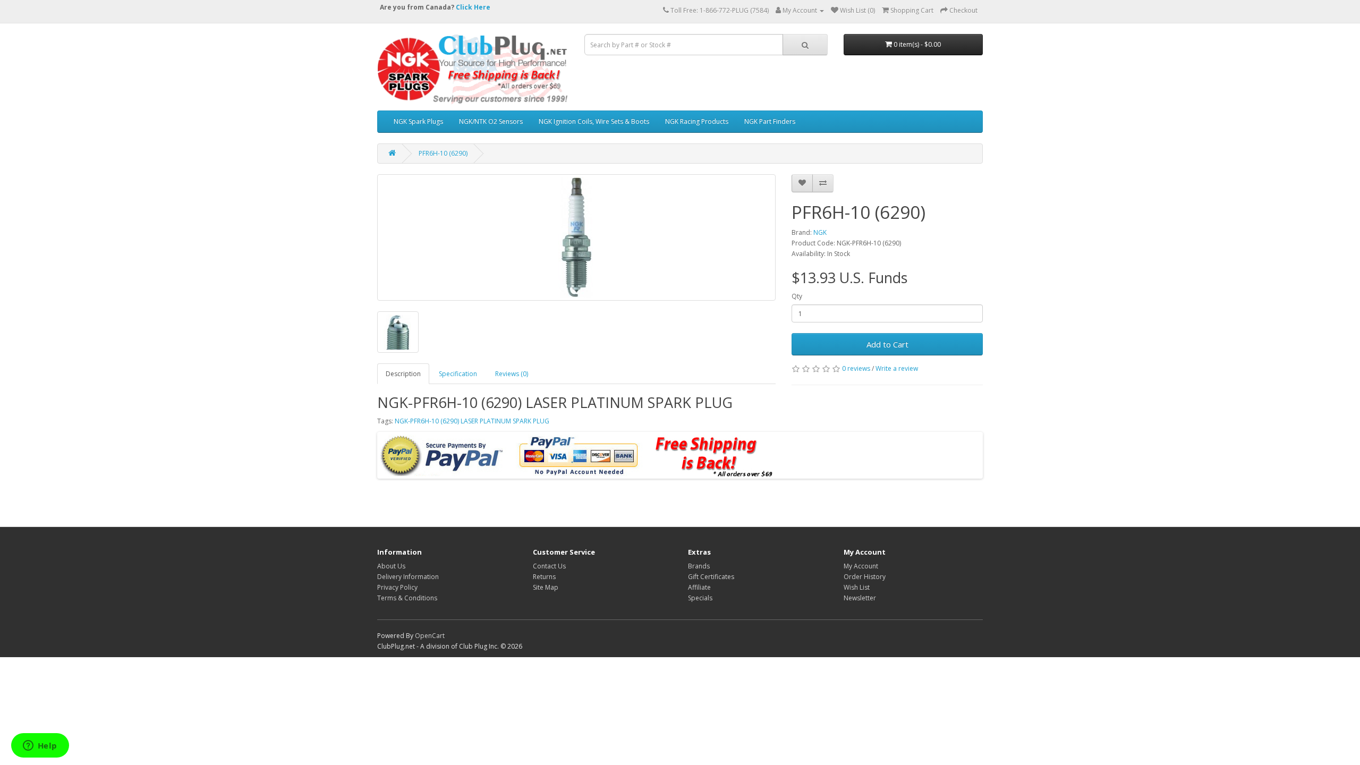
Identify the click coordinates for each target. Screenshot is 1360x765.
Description (403, 373)
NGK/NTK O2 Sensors (491, 121)
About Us (391, 566)
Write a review (897, 368)
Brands (699, 566)
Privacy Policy (397, 587)
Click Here (473, 7)
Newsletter (860, 597)
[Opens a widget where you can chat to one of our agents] (40, 746)
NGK (820, 232)
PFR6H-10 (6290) (443, 153)
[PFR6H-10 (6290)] (576, 237)
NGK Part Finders (769, 121)
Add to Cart (887, 344)
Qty (797, 296)
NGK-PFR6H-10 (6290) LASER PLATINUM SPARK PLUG (472, 421)
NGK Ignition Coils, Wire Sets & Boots (594, 121)
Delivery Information (408, 576)
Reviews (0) (511, 373)
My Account (861, 566)
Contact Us (549, 566)
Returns (544, 576)
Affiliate (699, 587)
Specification (458, 373)
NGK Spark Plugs (418, 121)
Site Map (545, 587)
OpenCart (430, 635)
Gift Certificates (711, 576)
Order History (865, 576)
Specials (700, 597)
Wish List (857, 587)
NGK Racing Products (696, 121)
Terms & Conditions (407, 597)
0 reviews (856, 368)
